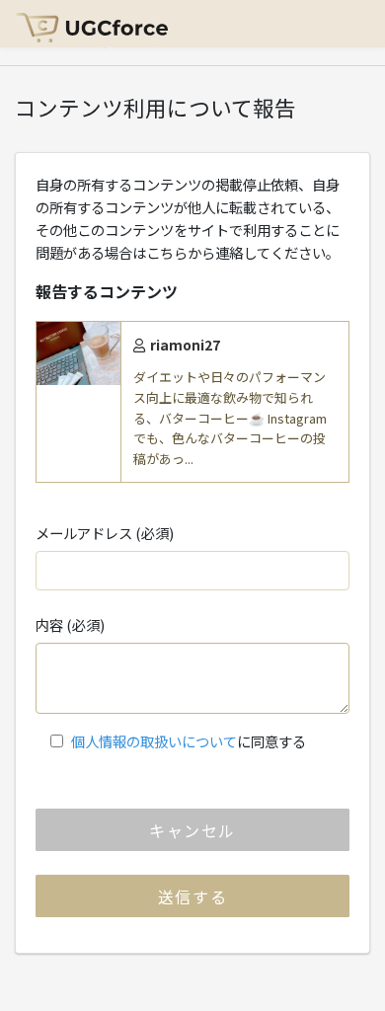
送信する (192, 896)
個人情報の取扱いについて (154, 741)
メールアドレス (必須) (105, 532)
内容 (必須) (70, 624)
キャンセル (192, 830)
